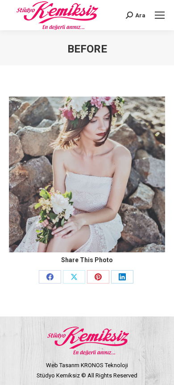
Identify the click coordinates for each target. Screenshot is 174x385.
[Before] (87, 174)
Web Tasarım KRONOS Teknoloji (87, 365)
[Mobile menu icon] (159, 15)
